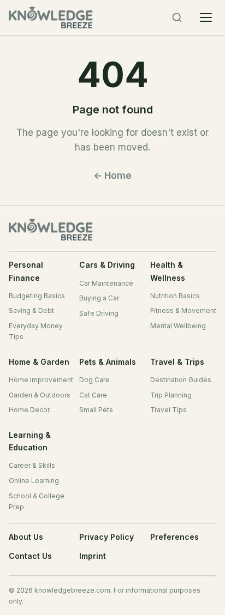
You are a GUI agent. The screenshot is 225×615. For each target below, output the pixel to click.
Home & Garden (39, 361)
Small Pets (96, 410)
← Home (112, 175)
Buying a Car (99, 298)
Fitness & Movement (183, 310)
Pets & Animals (107, 361)
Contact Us (30, 555)
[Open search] (177, 17)
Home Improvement (41, 380)
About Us (26, 536)
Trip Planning (171, 395)
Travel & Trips (177, 361)
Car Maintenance (106, 283)
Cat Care (93, 395)
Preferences (174, 536)
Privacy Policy (106, 536)
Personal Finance (26, 271)
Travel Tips (168, 410)
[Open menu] (206, 17)
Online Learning (34, 481)
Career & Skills (32, 465)
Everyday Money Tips (36, 331)
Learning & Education (30, 441)
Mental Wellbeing (178, 326)
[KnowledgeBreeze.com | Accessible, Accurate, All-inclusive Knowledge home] (58, 17)
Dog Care (94, 380)
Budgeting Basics (37, 296)
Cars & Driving (107, 264)
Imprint (92, 555)
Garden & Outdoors (39, 395)
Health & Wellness (167, 271)
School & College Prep (36, 501)
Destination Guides (180, 380)
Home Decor (29, 410)
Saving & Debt (31, 310)
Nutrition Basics (175, 296)
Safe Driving (99, 313)
